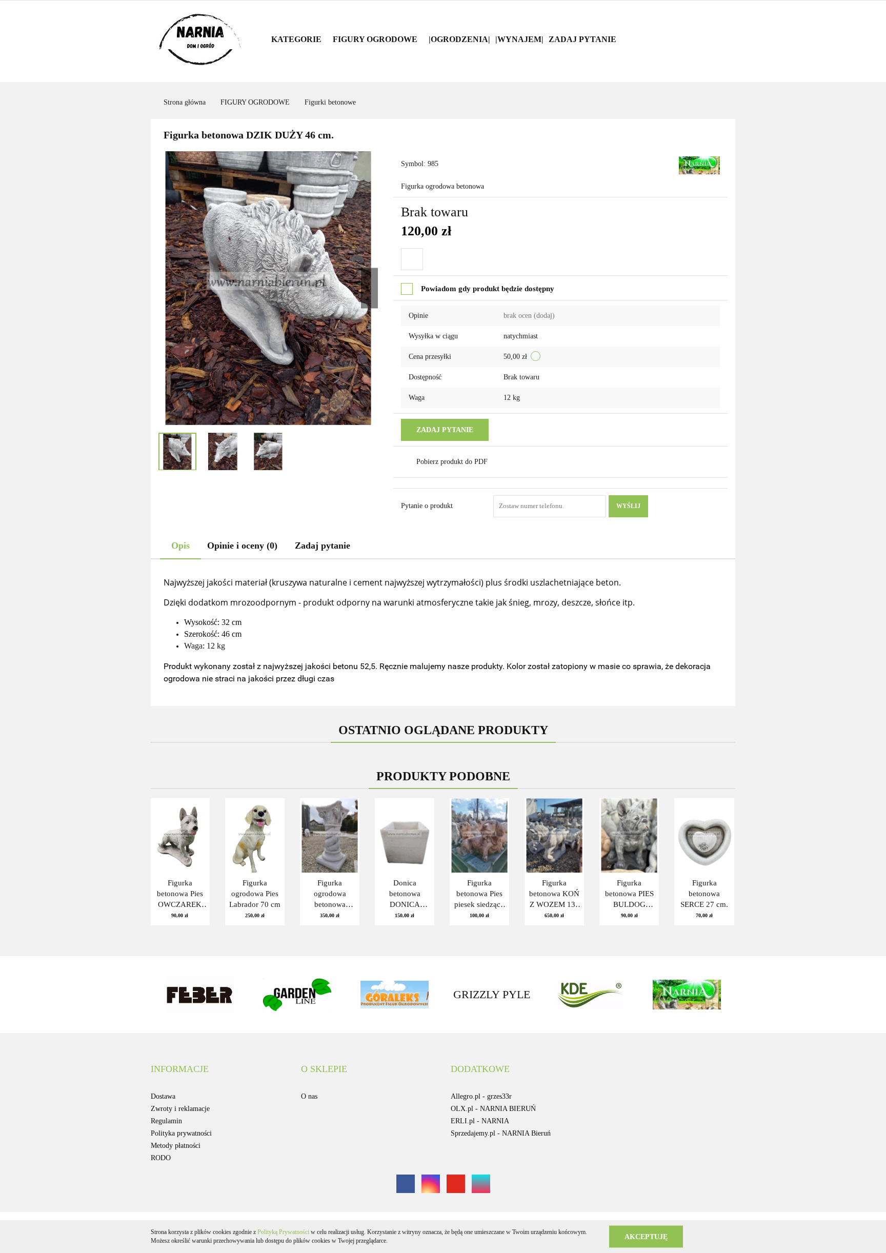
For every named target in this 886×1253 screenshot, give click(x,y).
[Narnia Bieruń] (699, 164)
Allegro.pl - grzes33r (481, 1096)
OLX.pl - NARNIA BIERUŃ (493, 1109)
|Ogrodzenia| (459, 39)
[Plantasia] (717, 994)
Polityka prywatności (181, 1133)
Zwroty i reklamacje (180, 1109)
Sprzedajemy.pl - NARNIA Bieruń (501, 1133)
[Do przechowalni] (412, 259)
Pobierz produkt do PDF (452, 462)
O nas (309, 1096)
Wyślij (628, 506)
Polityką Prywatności (283, 1232)
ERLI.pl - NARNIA (480, 1121)
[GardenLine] (230, 994)
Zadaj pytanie (582, 39)
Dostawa (163, 1096)
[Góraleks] (327, 994)
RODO (161, 1158)
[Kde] (522, 994)
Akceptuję (646, 1236)
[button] (180, 1069)
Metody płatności (175, 1145)
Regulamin (166, 1121)
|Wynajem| (519, 39)
